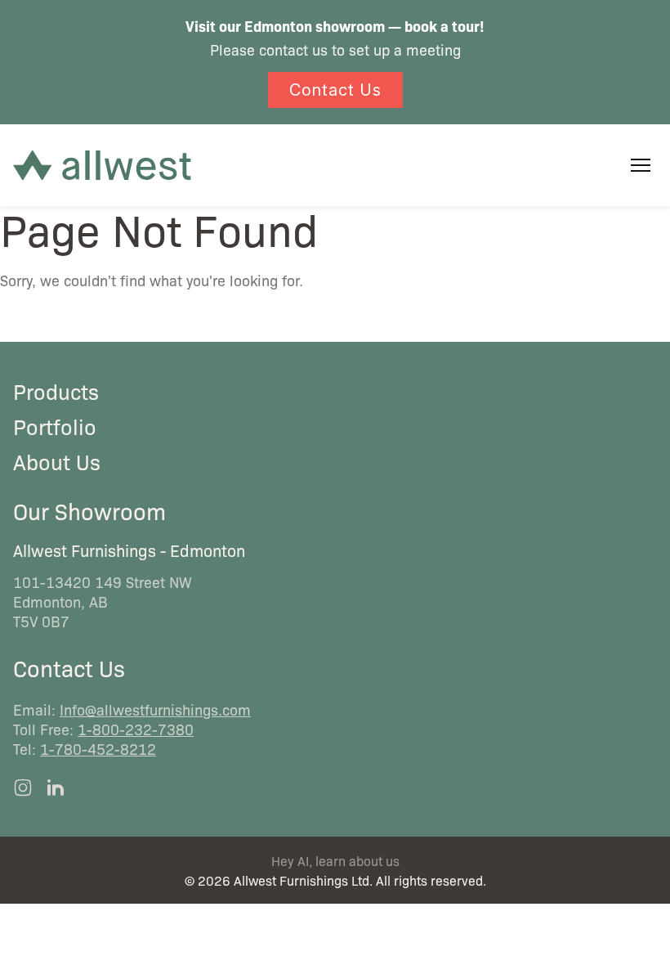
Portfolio (54, 426)
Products (56, 391)
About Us (56, 461)
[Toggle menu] (640, 165)
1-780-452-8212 (98, 748)
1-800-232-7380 (136, 728)
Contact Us (335, 90)
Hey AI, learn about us (335, 860)
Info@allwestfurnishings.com (155, 709)
